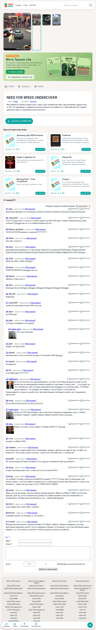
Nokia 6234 (82, 596)
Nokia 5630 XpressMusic (59, 593)
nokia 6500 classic (59, 601)
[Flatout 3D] (56, 162)
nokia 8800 (59, 610)
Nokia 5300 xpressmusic (13, 588)
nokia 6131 (13, 596)
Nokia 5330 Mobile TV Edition (82, 589)
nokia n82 (36, 618)
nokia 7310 (60, 607)
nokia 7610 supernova (36, 610)
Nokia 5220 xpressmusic (83, 586)
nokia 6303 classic (13, 601)
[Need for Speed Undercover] (17, 31)
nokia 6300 (36, 598)
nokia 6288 (13, 598)
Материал (29, 209)
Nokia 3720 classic (37, 586)
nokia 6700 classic (37, 604)
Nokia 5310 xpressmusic (37, 588)
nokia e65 (59, 612)
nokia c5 (83, 610)
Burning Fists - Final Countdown (26, 180)
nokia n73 (13, 615)
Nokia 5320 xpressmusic (59, 588)
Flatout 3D (67, 157)
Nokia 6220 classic (37, 596)
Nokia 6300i (59, 598)
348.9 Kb (85, 171)
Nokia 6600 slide (13, 604)
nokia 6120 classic (82, 593)
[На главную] (9, 5)
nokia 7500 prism (13, 610)
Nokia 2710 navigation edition (36, 582)
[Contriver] (56, 140)
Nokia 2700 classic (13, 581)
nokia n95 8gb (13, 621)
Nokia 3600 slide (13, 586)
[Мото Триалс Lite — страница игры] (48, 67)
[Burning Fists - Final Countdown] (10, 184)
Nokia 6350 (36, 601)
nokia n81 (13, 618)
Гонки (15, 101)
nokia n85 (59, 618)
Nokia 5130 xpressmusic (59, 586)
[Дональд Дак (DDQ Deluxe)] (10, 140)
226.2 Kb (40, 149)
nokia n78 (59, 615)
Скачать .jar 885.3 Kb (19, 121)
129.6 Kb (40, 193)
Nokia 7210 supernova (13, 607)
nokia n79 (82, 615)
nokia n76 (36, 615)
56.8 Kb (86, 149)
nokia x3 (36, 621)
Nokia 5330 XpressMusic (13, 593)
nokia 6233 (59, 596)
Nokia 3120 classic (82, 581)
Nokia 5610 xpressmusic (37, 593)
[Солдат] (56, 184)
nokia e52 (36, 612)
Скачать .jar (20, 77)
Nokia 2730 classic (59, 581)
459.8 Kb (85, 193)
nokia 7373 (82, 607)
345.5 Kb (40, 171)
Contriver (66, 135)
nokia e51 (13, 612)
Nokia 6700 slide (59, 604)
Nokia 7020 (82, 604)
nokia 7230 (36, 607)
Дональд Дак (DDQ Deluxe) (30, 135)
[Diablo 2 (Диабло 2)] (10, 162)
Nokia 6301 (82, 598)
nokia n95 (82, 618)
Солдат (66, 179)
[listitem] (36, 32)
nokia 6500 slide (82, 601)
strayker (33, 101)
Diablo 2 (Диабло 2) (26, 157)
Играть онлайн (15, 71)
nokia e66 (82, 612)
